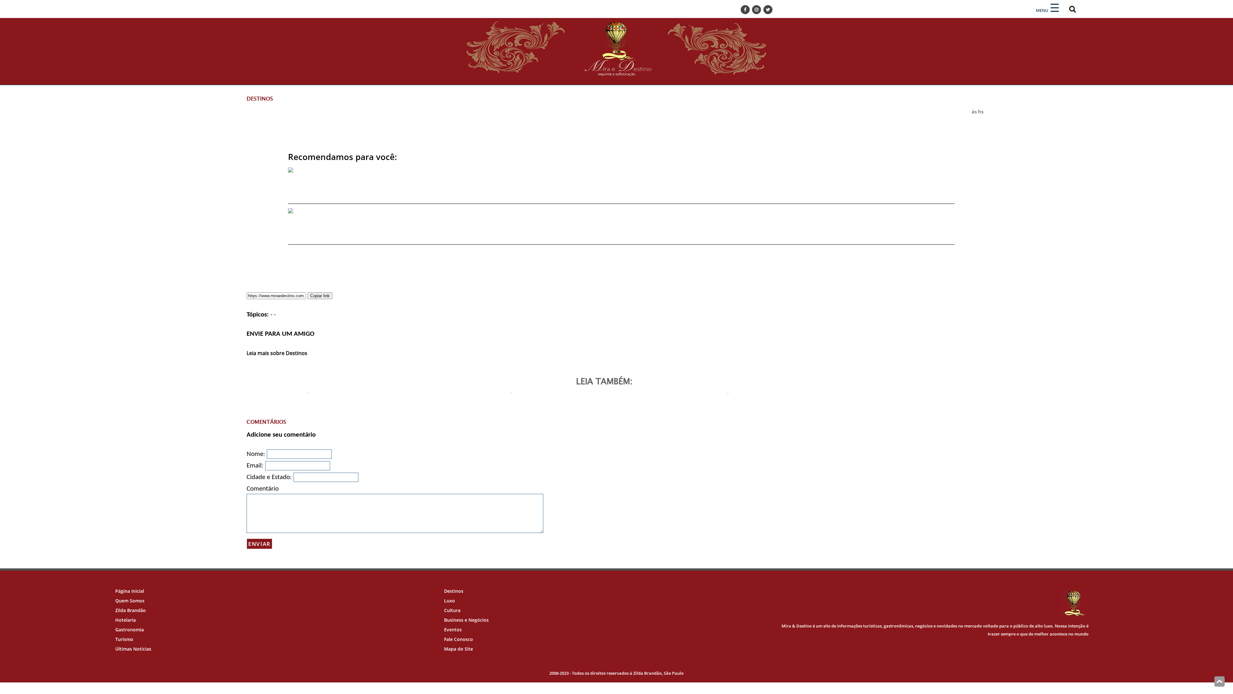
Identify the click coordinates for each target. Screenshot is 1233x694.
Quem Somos (129, 601)
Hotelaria (125, 620)
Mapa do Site (458, 649)
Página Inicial (129, 591)
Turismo (124, 639)
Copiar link (320, 295)
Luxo (449, 601)
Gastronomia (129, 630)
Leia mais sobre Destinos (277, 353)
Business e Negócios (466, 620)
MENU (1042, 10)
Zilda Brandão (130, 610)
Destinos (453, 591)
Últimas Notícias (133, 649)
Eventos (453, 630)
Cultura (452, 610)
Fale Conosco (458, 639)
